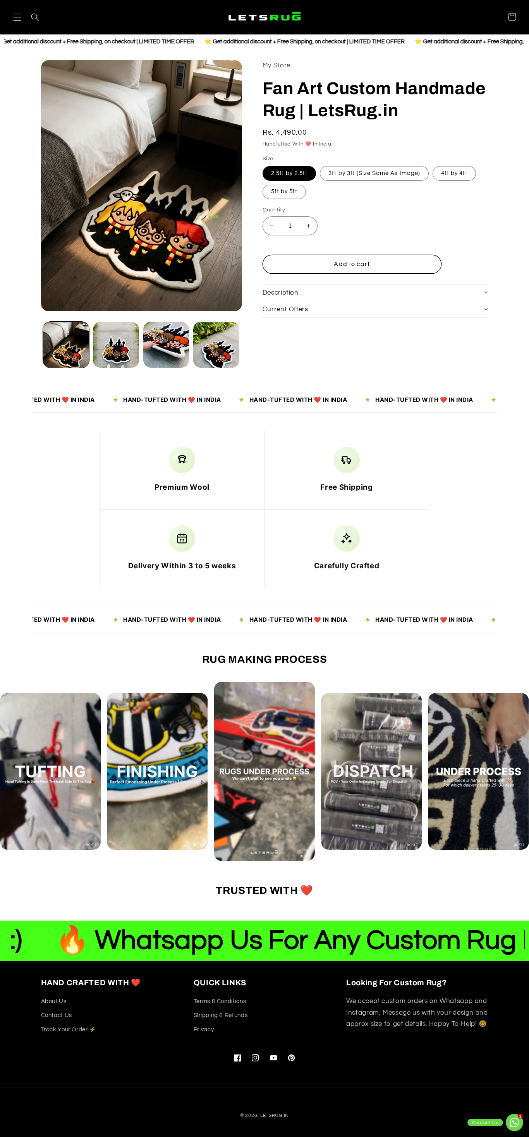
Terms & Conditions (220, 1001)
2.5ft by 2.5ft (289, 173)
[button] (17, 17)
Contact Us (56, 1016)
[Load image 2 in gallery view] (116, 345)
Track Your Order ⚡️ (68, 1029)
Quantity (274, 210)
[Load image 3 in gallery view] (166, 345)
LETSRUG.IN (274, 1115)
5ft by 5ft (284, 191)
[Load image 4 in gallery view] (216, 345)
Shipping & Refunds (220, 1016)
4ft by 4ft (454, 173)
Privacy (204, 1029)
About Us (54, 1001)
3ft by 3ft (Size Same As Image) (374, 173)
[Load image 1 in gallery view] (66, 345)
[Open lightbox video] (264, 771)
